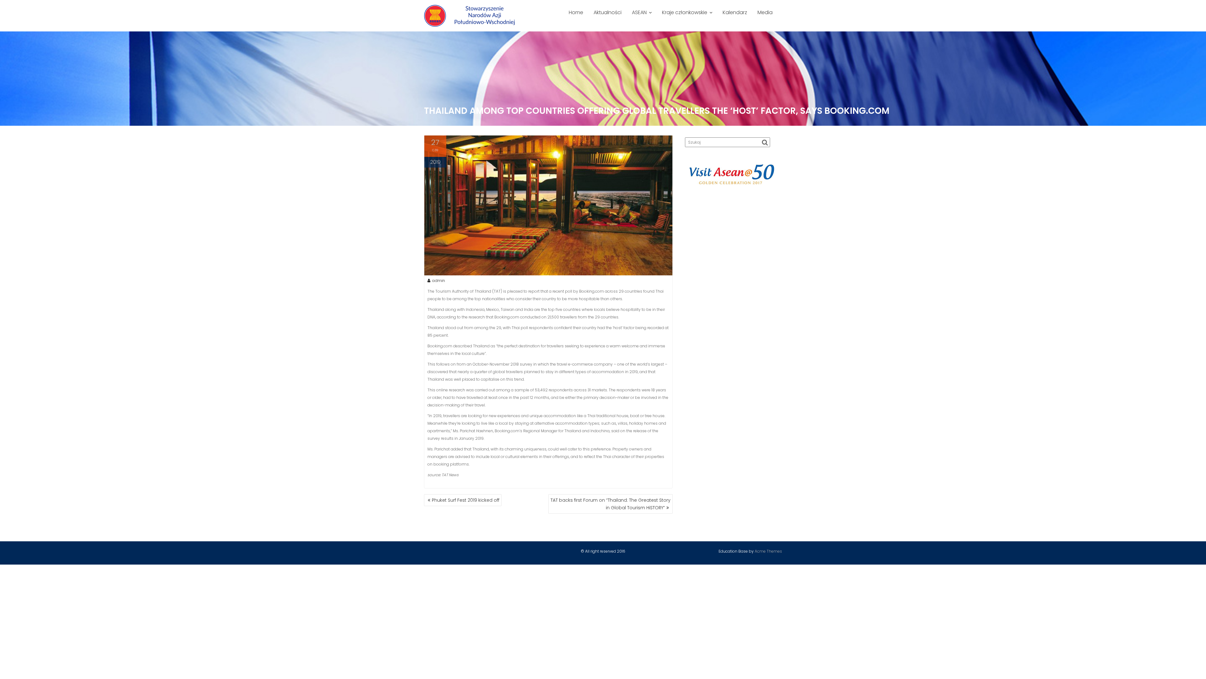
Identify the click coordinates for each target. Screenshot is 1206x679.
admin (438, 281)
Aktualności (608, 12)
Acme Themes (768, 551)
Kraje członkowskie (684, 12)
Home (576, 12)
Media (765, 12)
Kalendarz (735, 12)
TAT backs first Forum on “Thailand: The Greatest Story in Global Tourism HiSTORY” (611, 504)
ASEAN (639, 12)
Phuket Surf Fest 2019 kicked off (465, 500)
